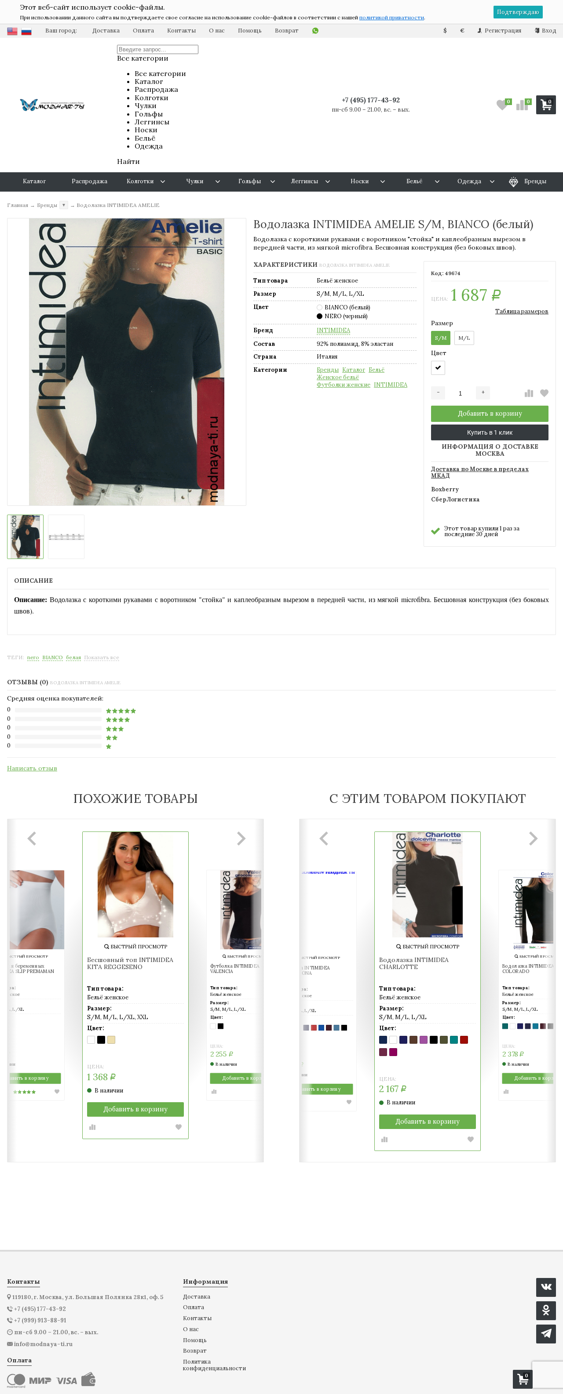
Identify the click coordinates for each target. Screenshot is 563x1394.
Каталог (353, 370)
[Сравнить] (529, 393)
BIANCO (52, 657)
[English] (12, 31)
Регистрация (502, 30)
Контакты (181, 30)
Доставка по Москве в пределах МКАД (480, 472)
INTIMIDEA (333, 330)
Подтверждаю (518, 12)
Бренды (328, 370)
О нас (217, 30)
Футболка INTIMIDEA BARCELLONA (305, 970)
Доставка (106, 30)
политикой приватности (391, 17)
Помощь (250, 30)
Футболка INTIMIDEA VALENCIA (235, 968)
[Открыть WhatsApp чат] (315, 31)
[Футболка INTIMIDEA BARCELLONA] (316, 911)
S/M (440, 337)
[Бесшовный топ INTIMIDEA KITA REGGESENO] (135, 884)
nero (33, 657)
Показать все (101, 657)
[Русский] (26, 31)
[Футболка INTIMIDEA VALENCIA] (246, 909)
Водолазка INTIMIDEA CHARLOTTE (414, 963)
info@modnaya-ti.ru (43, 1344)
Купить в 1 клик (490, 432)
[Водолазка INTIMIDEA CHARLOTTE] (427, 884)
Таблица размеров (521, 311)
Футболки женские (343, 384)
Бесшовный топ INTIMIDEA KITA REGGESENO (130, 963)
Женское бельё (338, 377)
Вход (548, 30)
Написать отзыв (32, 768)
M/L (464, 337)
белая (73, 657)
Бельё (376, 370)
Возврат (287, 30)
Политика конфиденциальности (214, 1365)
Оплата (143, 30)
